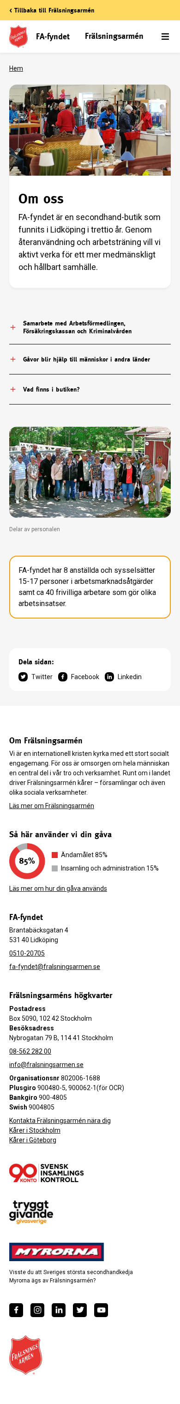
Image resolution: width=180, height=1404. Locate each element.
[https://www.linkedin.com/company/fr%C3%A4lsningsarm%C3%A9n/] (59, 1310)
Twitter (42, 677)
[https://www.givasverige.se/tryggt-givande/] (31, 1212)
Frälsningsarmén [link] (114, 36)
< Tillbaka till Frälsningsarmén (51, 10)
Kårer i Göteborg (32, 1140)
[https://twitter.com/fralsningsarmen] (80, 1310)
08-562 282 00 (30, 1051)
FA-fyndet (52, 36)
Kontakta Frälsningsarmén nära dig (60, 1120)
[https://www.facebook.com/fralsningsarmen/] (16, 1310)
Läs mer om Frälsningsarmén (51, 805)
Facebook (85, 677)
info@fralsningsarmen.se (46, 1064)
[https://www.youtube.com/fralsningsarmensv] (101, 1310)
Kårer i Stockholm (34, 1130)
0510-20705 (27, 953)
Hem (16, 68)
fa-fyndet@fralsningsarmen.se (54, 966)
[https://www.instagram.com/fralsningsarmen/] (37, 1310)
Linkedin (130, 677)
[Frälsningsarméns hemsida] (25, 1355)
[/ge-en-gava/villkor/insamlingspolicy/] (46, 1173)
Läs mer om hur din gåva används (58, 888)
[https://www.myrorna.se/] (56, 1252)
